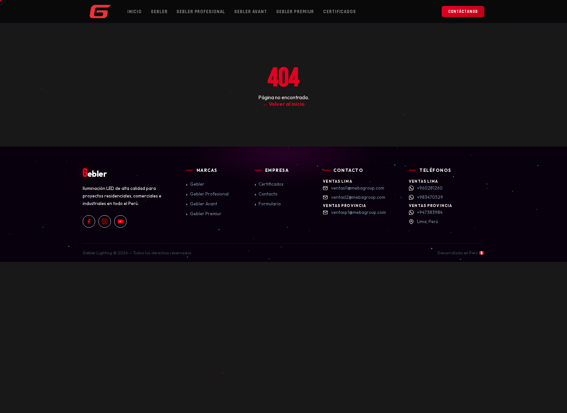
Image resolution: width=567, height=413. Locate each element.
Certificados (339, 12)
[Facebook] (89, 221)
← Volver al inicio (283, 104)
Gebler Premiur (295, 12)
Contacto (266, 194)
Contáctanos (463, 11)
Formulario (268, 203)
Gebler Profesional (201, 12)
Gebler (159, 12)
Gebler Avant (250, 12)
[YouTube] (120, 221)
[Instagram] (104, 221)
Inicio (134, 12)
